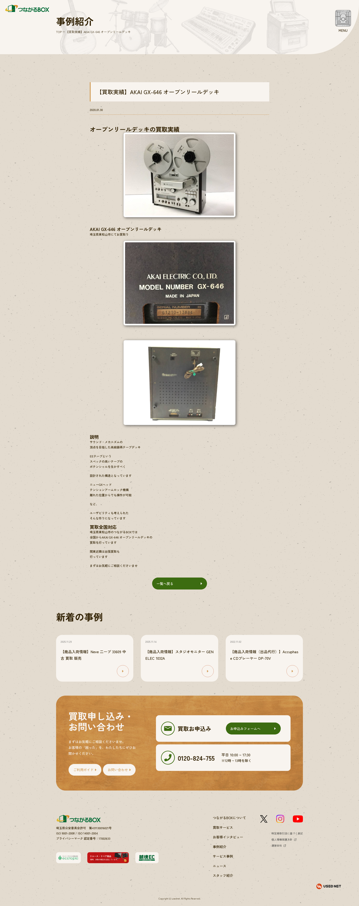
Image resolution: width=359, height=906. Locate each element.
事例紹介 (219, 846)
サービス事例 (223, 856)
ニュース (219, 865)
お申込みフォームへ (245, 728)
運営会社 (276, 845)
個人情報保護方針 (281, 839)
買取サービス (223, 827)
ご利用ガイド (83, 769)
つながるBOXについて (229, 817)
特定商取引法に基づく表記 (287, 833)
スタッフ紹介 (223, 875)
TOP (59, 32)
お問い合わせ (118, 769)
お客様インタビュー (228, 836)
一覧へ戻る (165, 583)
